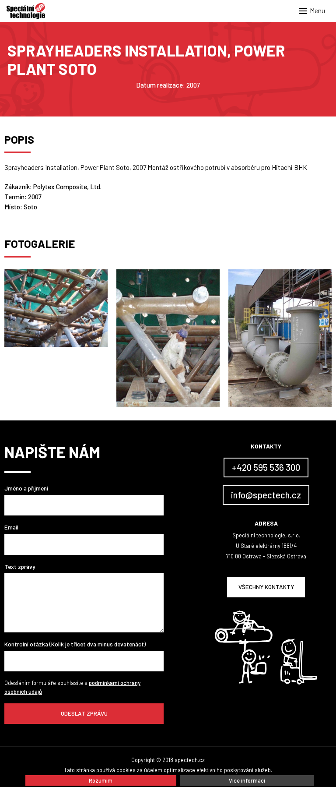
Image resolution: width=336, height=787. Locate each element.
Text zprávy (19, 566)
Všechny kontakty (266, 586)
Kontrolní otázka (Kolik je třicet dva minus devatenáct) (75, 644)
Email (11, 527)
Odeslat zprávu (84, 713)
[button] (314, 11)
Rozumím (100, 780)
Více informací (247, 780)
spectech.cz (190, 759)
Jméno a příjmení (26, 488)
